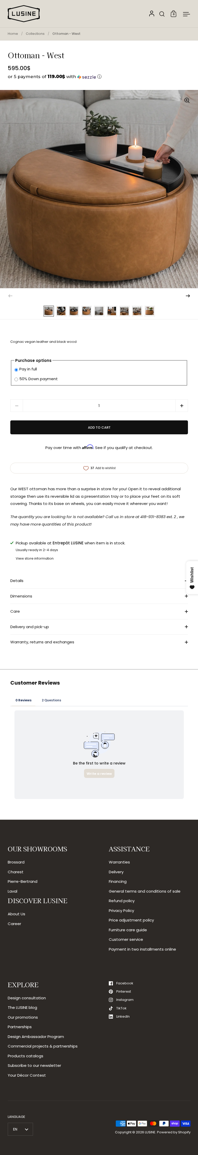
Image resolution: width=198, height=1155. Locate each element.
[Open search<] (162, 13)
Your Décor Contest (27, 1075)
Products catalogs (25, 1056)
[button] (99, 77)
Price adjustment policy (131, 920)
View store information (35, 558)
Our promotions (23, 1017)
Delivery (116, 872)
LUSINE (150, 1132)
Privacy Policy (121, 910)
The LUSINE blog (22, 1007)
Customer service (126, 939)
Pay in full (28, 369)
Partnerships (20, 1026)
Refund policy (122, 900)
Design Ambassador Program (36, 1036)
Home (13, 33)
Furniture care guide (128, 930)
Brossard (16, 862)
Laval (12, 891)
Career (14, 923)
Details (16, 580)
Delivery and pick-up (29, 626)
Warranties (119, 862)
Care (15, 611)
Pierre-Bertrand (22, 881)
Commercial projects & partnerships (43, 1046)
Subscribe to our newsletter (34, 1065)
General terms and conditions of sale (144, 891)
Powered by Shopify (174, 1132)
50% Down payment (38, 378)
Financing (118, 881)
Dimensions (21, 596)
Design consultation (27, 998)
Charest (15, 872)
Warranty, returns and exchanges (42, 642)
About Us (16, 914)
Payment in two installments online (142, 949)
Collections (35, 33)
